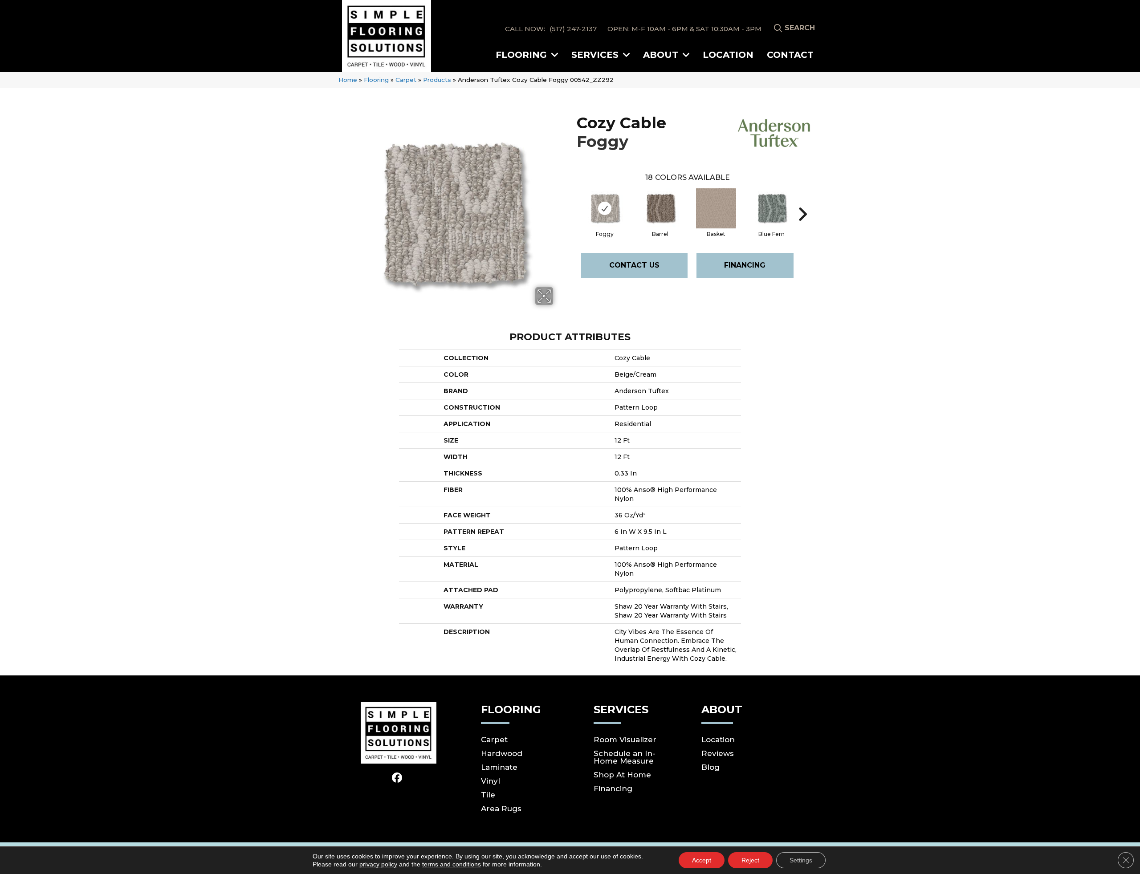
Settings (801, 860)
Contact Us (634, 265)
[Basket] (716, 208)
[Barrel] (660, 208)
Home (347, 79)
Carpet (405, 79)
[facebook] (397, 778)
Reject (750, 860)
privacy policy (378, 864)
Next (802, 200)
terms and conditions (451, 864)
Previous (572, 200)
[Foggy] (604, 208)
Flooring (376, 79)
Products (437, 79)
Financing (744, 265)
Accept (701, 860)
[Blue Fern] (771, 208)
